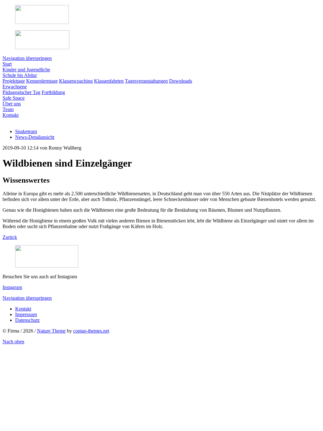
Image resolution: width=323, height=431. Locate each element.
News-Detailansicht (34, 137)
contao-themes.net (91, 331)
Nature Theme (51, 331)
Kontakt (23, 308)
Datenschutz (27, 320)
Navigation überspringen (27, 58)
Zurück (10, 237)
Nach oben (13, 341)
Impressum (26, 314)
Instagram (12, 287)
